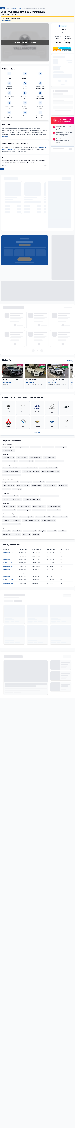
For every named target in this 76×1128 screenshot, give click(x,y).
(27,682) (11, 475)
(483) (23, 485)
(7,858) (32, 499)
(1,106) (48, 447)
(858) (10, 517)
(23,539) (8, 447)
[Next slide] (73, 376)
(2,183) (9, 510)
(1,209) (26, 534)
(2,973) (10, 496)
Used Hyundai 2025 (8, 556)
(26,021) (50, 471)
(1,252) (61, 447)
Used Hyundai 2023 (8, 562)
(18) (48, 520)
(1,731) (8, 506)
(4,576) (6, 531)
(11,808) (10, 482)
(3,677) (17, 531)
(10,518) (12, 499)
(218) (63, 485)
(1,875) (24, 510)
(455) (50, 485)
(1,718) (24, 506)
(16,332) (22, 447)
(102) (60, 517)
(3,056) (29, 496)
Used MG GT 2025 (31, 380)
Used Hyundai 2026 (8, 552)
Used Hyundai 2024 (8, 559)
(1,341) (62, 531)
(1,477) (39, 482)
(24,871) (31, 471)
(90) (6, 489)
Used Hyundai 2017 (8, 583)
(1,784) (54, 506)
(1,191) (36, 534)
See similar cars (6, 20)
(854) (40, 461)
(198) (17, 489)
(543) (10, 461)
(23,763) (11, 471)
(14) (11, 520)
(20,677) (48, 468)
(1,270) (17, 534)
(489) (54, 510)
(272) (36, 457)
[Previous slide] (1, 376)
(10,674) (26, 482)
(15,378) (8, 457)
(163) (36, 485)
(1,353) (35, 447)
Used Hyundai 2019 (8, 576)
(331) (8, 485)
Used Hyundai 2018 (8, 579)
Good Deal (63, 26)
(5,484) (49, 496)
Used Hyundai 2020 (8, 573)
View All (69, 360)
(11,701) (10, 468)
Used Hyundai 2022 (8, 566)
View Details (6, 387)
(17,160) (29, 468)
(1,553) (42, 531)
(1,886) (52, 482)
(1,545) (38, 506)
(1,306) (39, 510)
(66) (26, 517)
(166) (56, 461)
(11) (43, 517)
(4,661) (49, 457)
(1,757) (8, 450)
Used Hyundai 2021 (8, 569)
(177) (31, 520)
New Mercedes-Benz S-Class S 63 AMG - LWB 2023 (12, 380)
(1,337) (7, 534)
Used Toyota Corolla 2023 (56, 380)
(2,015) (30, 531)
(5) (11, 524)
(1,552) (52, 531)
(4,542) (26, 461)
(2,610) (22, 457)
